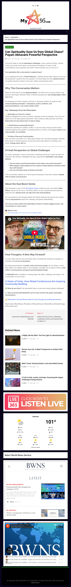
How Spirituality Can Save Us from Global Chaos (24, 213)
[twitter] (37, 6)
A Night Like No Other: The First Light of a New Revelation (43, 335)
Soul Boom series (32, 188)
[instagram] (35, 6)
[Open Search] (67, 31)
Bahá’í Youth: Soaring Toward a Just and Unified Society (42, 363)
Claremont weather (35, 447)
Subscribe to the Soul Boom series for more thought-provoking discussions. (34, 299)
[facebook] (33, 6)
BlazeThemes (35, 582)
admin (9, 59)
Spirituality (9, 47)
